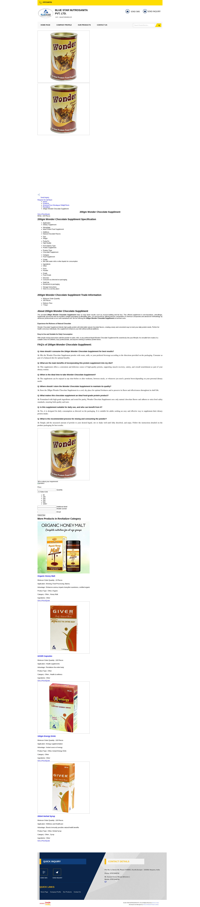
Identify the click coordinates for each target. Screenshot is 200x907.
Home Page (45, 25)
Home (45, 201)
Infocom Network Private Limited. (151, 904)
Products (46, 203)
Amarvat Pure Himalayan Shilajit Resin (56, 205)
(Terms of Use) (155, 902)
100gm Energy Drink (47, 736)
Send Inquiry (44, 197)
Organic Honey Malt (46, 576)
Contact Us (102, 25)
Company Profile (64, 25)
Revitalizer (46, 207)
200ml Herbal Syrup (46, 816)
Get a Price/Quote (44, 214)
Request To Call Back (45, 200)
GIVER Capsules (45, 656)
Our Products (84, 25)
